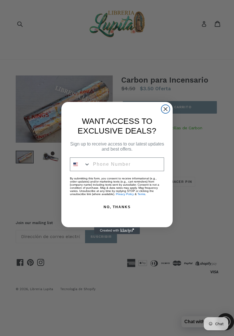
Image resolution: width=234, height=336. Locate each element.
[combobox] (80, 164)
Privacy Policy (125, 194)
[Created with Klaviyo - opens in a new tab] (117, 230)
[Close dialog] (165, 109)
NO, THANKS (117, 207)
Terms (141, 194)
